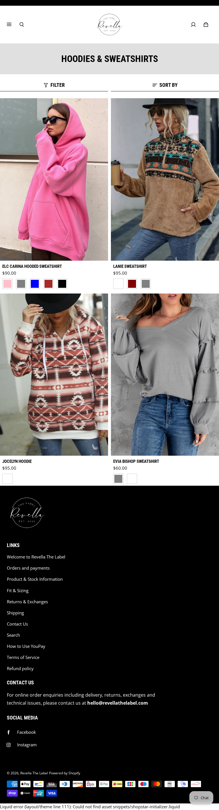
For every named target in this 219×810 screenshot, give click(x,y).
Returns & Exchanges (27, 602)
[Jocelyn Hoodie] (54, 375)
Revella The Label (34, 773)
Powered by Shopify (64, 773)
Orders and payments (28, 568)
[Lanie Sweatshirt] (165, 179)
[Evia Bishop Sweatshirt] (165, 375)
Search (13, 635)
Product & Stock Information (35, 579)
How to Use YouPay (26, 646)
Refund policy (20, 669)
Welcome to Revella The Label (36, 557)
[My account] (193, 24)
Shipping (15, 613)
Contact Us (17, 624)
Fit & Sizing (18, 591)
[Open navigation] (13, 24)
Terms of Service (23, 657)
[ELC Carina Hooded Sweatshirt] (54, 179)
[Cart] (206, 24)
